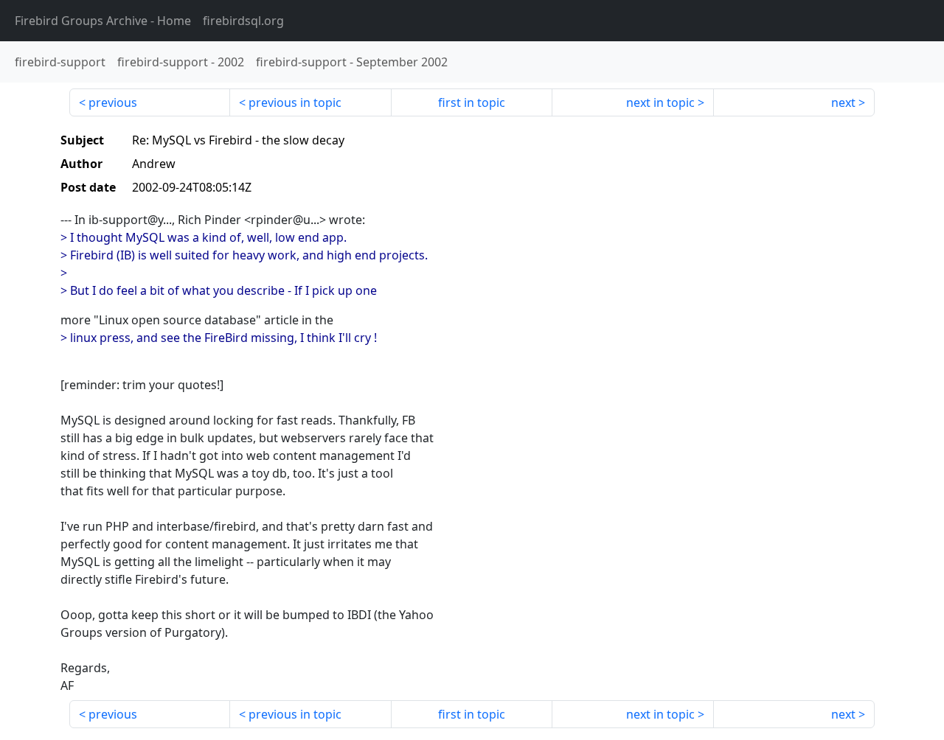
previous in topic (295, 102)
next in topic (660, 102)
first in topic (471, 102)
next (843, 102)
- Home (103, 21)
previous (112, 102)
